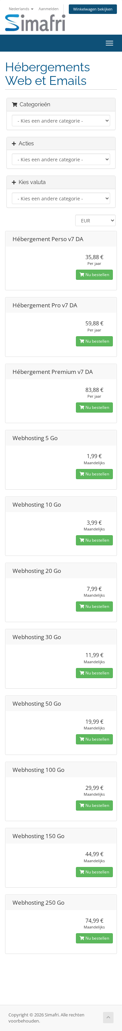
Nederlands (19, 8)
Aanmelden (49, 8)
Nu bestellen (96, 274)
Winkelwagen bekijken (93, 9)
